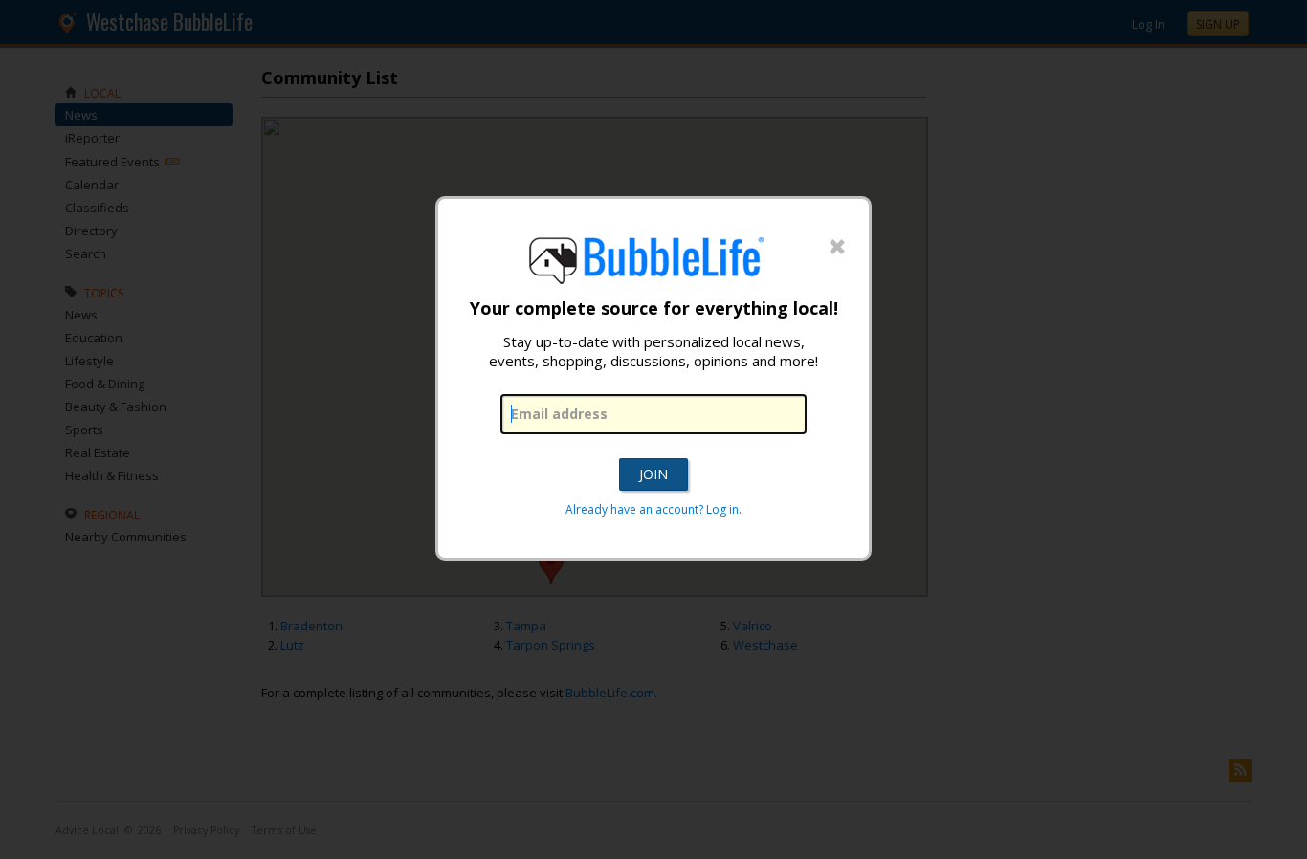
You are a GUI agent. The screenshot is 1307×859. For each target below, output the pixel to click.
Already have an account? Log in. (653, 509)
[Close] (837, 247)
